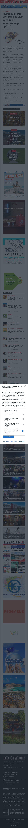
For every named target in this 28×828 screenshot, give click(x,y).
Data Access (14, 441)
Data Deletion (6, 441)
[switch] (23, 414)
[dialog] (14, 414)
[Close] (25, 386)
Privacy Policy (22, 441)
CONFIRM (8, 436)
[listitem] (14, 411)
